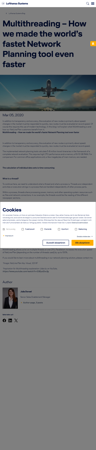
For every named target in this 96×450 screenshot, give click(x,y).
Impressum (9, 236)
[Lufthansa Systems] (15, 3)
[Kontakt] (93, 43)
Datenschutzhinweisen (80, 223)
